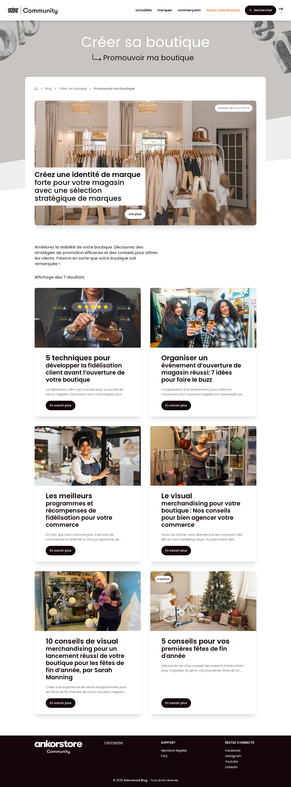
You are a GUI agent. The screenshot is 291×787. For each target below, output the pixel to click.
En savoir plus (60, 405)
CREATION (163, 579)
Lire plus (135, 214)
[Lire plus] (88, 318)
